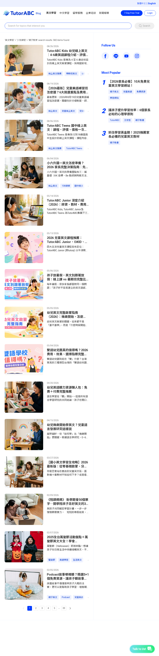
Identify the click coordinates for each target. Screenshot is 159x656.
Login (150, 13)
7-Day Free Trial (131, 13)
